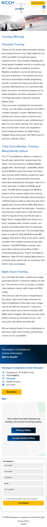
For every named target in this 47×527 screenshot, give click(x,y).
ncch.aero (10, 384)
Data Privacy (22, 499)
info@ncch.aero (13, 381)
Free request (38, 3)
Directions (12, 392)
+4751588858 (12, 375)
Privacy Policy (23, 430)
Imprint (24, 524)
